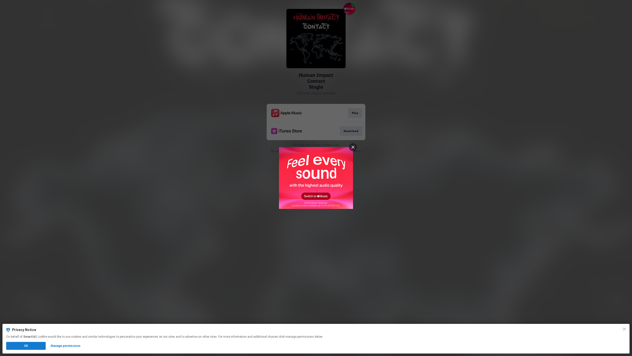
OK (26, 346)
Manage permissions (65, 346)
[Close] (624, 329)
